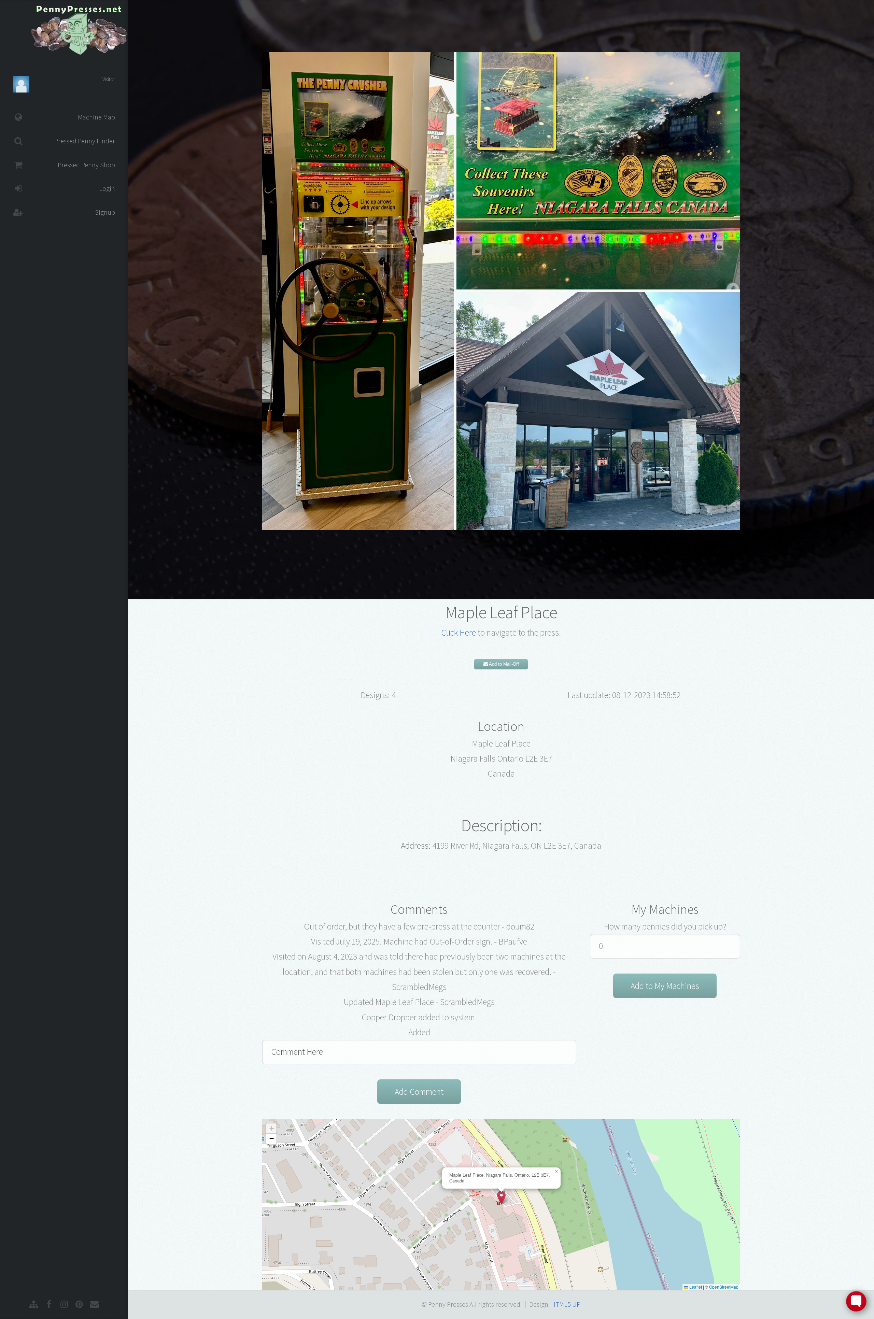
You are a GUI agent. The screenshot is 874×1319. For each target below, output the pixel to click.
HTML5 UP (565, 1304)
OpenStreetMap (723, 1287)
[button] (501, 1198)
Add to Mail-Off (503, 664)
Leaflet (695, 1287)
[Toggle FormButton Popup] (856, 1301)
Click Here (458, 632)
